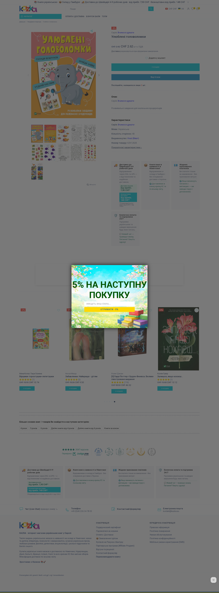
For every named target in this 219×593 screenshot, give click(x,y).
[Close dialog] (144, 268)
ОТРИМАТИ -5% (109, 309)
